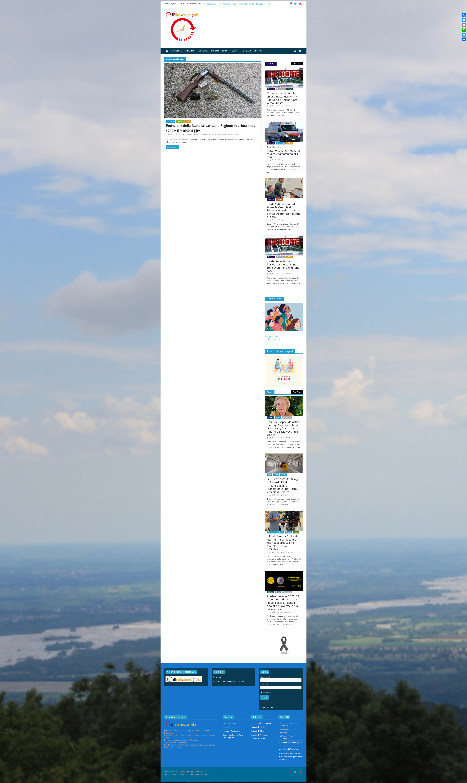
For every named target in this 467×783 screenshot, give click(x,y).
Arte (269, 475)
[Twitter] (464, 20)
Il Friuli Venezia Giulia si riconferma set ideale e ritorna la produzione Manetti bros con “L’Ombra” (282, 542)
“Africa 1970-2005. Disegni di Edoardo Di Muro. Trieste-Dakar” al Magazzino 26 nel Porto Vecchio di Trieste (283, 485)
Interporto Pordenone (231, 731)
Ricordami (267, 692)
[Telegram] (464, 34)
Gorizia (279, 200)
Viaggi (290, 89)
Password (264, 685)
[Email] (464, 24)
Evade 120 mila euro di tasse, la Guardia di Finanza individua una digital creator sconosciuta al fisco (284, 210)
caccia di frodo (216, 134)
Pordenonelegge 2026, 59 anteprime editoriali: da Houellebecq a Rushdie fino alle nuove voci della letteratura (283, 602)
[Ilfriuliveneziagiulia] (167, 51)
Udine (187, 121)
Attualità (189, 51)
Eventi (235, 51)
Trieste (283, 475)
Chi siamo (247, 51)
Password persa (266, 707)
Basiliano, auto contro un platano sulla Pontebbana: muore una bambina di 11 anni (234, 3)
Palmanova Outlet (230, 723)
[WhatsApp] (464, 29)
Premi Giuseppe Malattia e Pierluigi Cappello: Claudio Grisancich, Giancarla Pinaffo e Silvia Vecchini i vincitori (284, 428)
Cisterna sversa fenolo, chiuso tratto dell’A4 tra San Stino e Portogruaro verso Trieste (282, 98)
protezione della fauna (230, 134)
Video (296, 532)
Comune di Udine (257, 731)
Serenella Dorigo (288, 495)
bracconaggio (200, 134)
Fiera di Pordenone (230, 727)
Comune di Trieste (258, 727)
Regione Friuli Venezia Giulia (261, 723)
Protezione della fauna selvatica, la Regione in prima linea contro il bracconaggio (210, 128)
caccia (208, 134)
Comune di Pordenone (259, 735)
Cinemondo (272, 532)
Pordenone (281, 89)
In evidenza (176, 51)
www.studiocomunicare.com (289, 753)
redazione (188, 134)
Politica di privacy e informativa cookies (228, 681)
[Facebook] (464, 15)
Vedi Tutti (296, 63)
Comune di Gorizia (258, 739)
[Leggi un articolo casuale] (300, 50)
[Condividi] (464, 39)
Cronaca (215, 51)
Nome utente (265, 677)
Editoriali (203, 51)
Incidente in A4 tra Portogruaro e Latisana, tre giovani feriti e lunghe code (283, 266)
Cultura (270, 418)
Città (224, 51)
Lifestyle (258, 51)
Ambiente (170, 121)
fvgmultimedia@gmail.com (288, 749)
